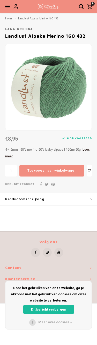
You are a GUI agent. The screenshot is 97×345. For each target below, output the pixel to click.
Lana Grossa (19, 29)
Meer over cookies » (55, 322)
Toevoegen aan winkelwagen (51, 170)
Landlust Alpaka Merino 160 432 (38, 18)
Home (8, 18)
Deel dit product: (20, 184)
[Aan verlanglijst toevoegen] (89, 171)
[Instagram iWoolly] (47, 252)
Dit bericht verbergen (48, 309)
